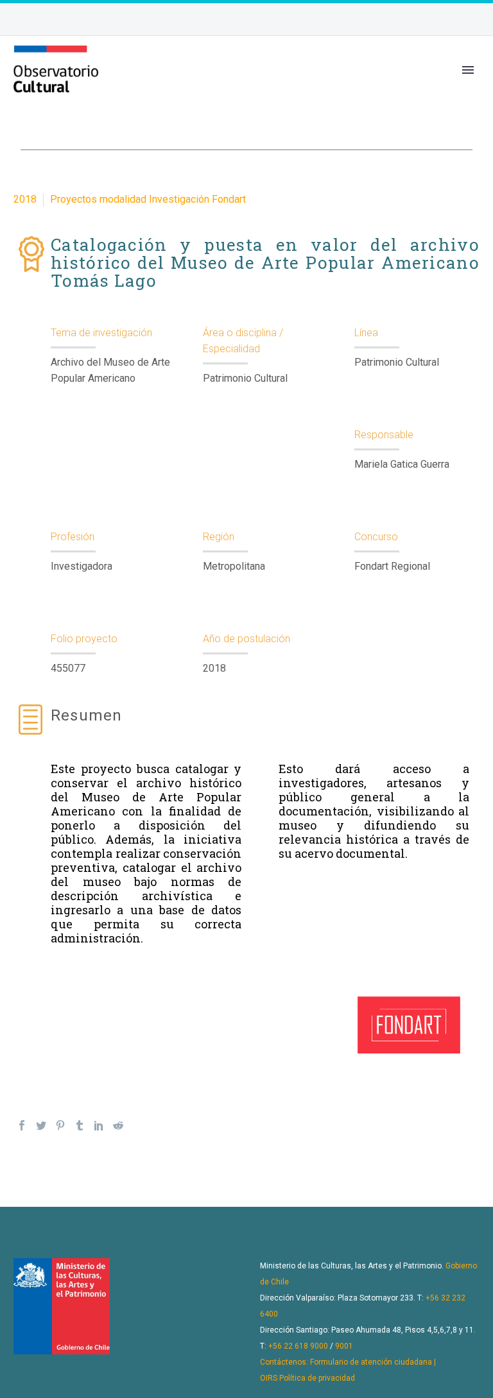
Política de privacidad (317, 1378)
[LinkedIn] (99, 1125)
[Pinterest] (60, 1125)
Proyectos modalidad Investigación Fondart (148, 199)
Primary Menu (468, 70)
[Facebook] (22, 1125)
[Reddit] (118, 1125)
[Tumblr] (79, 1125)
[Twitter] (41, 1125)
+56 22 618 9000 (298, 1346)
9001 (344, 1346)
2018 (25, 199)
